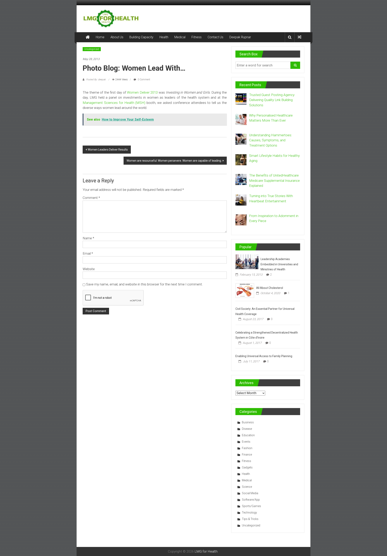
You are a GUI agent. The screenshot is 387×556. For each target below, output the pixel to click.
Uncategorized (91, 49)
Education (248, 435)
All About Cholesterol (269, 287)
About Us (116, 37)
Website (89, 269)
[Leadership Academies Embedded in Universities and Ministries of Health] (247, 261)
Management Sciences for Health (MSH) (114, 103)
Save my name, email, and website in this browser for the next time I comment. (144, 284)
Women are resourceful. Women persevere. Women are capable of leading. (174, 160)
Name (88, 238)
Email (88, 253)
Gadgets (247, 467)
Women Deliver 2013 (142, 92)
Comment (91, 198)
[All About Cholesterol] (244, 290)
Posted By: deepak (95, 79)
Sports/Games (251, 506)
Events (246, 441)
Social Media (250, 493)
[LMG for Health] (88, 37)
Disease (247, 428)
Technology (249, 512)
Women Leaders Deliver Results (108, 149)
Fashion (247, 448)
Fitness (196, 37)
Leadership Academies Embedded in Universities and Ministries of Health (279, 264)
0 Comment (143, 79)
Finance (247, 454)
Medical (179, 37)
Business (248, 422)
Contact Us (215, 37)
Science (247, 486)
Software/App (251, 499)
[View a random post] (299, 37)
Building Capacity (141, 37)
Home (100, 37)
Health (163, 37)
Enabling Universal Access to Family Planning (263, 356)
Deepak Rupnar (240, 37)
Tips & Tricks (250, 519)
